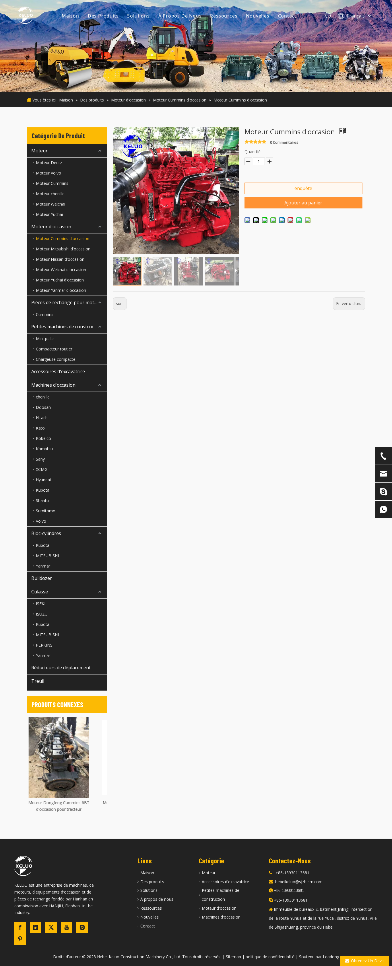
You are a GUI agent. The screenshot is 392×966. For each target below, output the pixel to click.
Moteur (39, 150)
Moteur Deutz (49, 162)
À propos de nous (156, 899)
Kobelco (43, 438)
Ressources (223, 16)
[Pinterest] (20, 939)
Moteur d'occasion (51, 226)
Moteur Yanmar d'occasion (61, 290)
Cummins (44, 314)
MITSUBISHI (47, 555)
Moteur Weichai (50, 204)
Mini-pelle (45, 338)
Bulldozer (41, 578)
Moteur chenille (50, 193)
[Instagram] (82, 927)
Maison (70, 16)
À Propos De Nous (180, 16)
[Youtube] (66, 927)
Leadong (331, 956)
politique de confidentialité (270, 956)
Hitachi (42, 417)
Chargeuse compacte (55, 359)
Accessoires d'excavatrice (58, 371)
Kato (40, 428)
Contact (287, 16)
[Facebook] (20, 927)
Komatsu (44, 448)
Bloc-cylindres (46, 533)
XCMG (41, 469)
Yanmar (43, 566)
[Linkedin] (35, 927)
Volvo (41, 521)
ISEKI (40, 603)
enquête (303, 188)
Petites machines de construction (66, 326)
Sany (40, 459)
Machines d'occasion (53, 385)
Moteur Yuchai (49, 214)
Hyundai (43, 479)
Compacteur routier (54, 349)
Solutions (138, 16)
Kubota (42, 490)
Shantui (43, 500)
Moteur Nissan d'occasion (60, 259)
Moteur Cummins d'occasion (62, 238)
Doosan (43, 407)
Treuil (37, 681)
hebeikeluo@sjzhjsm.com (299, 881)
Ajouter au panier (303, 203)
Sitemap (233, 956)
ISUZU (42, 614)
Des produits (152, 881)
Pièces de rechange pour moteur (66, 302)
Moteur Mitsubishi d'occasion (63, 249)
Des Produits (103, 16)
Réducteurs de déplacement (61, 667)
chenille (43, 397)
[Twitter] (51, 927)
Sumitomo (45, 510)
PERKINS (44, 645)
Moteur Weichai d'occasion (61, 269)
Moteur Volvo (48, 173)
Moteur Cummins (52, 183)
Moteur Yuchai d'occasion (60, 280)
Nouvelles (257, 16)
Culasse (39, 592)
